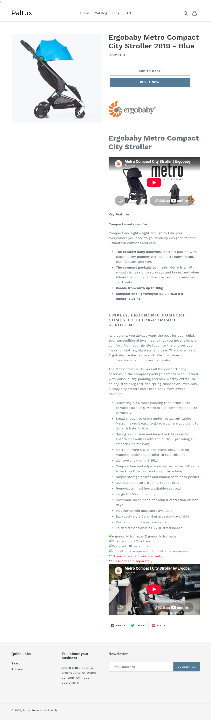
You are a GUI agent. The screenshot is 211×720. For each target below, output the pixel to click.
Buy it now (149, 82)
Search (16, 663)
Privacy (17, 669)
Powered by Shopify (44, 710)
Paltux (26, 710)
